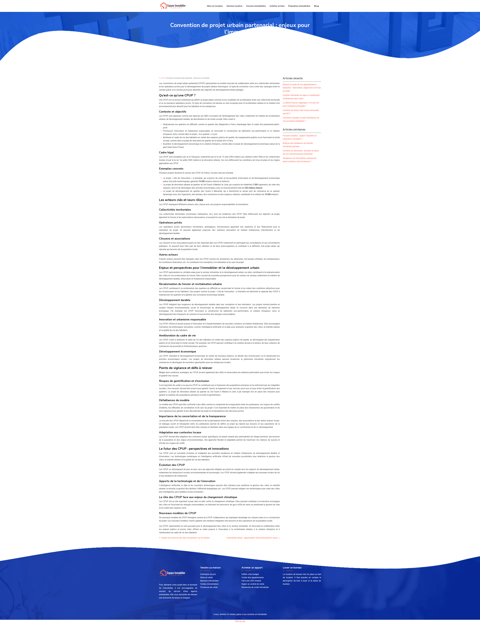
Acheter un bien (277, 6)
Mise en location (215, 6)
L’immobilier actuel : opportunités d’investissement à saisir (252, 538)
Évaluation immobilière (299, 6)
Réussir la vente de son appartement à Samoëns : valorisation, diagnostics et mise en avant (302, 87)
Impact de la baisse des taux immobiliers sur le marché (185, 538)
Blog (316, 6)
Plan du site (240, 621)
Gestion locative (234, 6)
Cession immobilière (256, 6)
